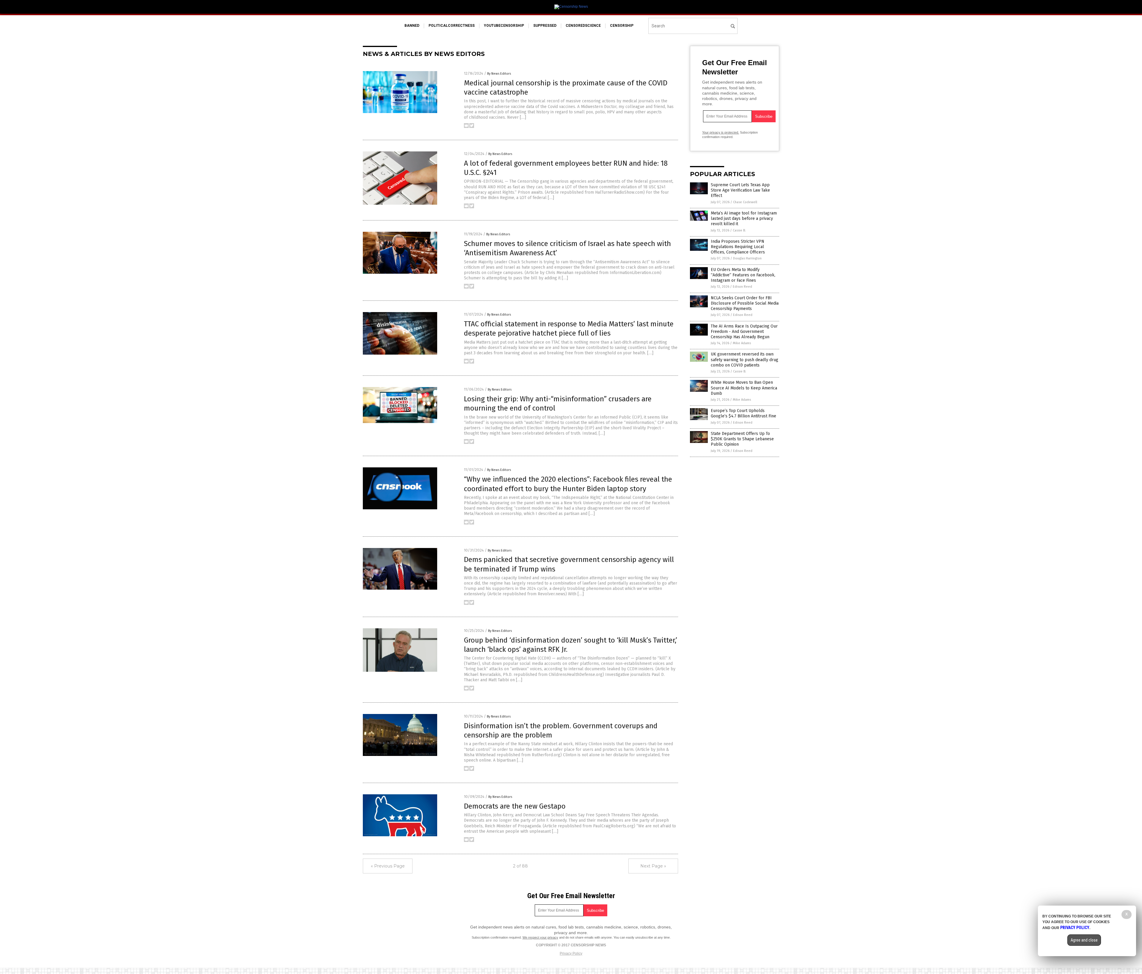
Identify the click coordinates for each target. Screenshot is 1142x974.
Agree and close (1084, 940)
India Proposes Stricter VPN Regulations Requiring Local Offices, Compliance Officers (738, 247)
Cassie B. (739, 230)
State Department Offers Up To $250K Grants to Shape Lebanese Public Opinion (742, 439)
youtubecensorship (504, 26)
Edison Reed (742, 287)
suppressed (544, 26)
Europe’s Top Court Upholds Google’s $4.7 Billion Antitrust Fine (743, 413)
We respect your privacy (540, 937)
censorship (621, 26)
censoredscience (583, 26)
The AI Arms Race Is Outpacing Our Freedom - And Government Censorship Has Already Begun (744, 331)
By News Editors (499, 74)
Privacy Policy (571, 953)
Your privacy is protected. (720, 132)
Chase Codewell (745, 202)
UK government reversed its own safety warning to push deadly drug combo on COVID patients (744, 359)
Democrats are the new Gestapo (515, 806)
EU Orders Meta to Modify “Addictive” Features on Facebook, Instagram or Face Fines (743, 275)
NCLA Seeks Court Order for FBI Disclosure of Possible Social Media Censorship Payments (745, 303)
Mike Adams (742, 343)
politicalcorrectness (452, 26)
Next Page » (653, 866)
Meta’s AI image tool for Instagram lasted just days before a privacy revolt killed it (744, 218)
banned (411, 26)
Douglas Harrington (747, 258)
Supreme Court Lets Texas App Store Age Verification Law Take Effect (740, 190)
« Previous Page (388, 866)
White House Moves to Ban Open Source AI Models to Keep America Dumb (744, 388)
